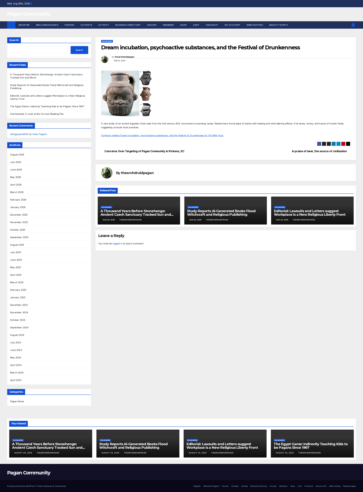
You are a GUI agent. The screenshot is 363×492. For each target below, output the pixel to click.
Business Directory (128, 25)
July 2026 (15, 162)
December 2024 (19, 305)
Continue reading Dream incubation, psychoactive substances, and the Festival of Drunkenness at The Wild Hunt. (162, 135)
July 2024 (15, 342)
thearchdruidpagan (124, 57)
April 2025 (15, 274)
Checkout (212, 25)
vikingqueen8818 (19, 134)
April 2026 (16, 184)
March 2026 (17, 192)
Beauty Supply (278, 25)
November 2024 (19, 312)
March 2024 (17, 372)
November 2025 (19, 222)
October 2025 (17, 229)
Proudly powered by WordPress (21, 486)
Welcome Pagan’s (47, 25)
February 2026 (18, 199)
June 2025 (16, 259)
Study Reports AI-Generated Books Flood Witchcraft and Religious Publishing (221, 213)
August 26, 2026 (23, 453)
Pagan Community (28, 14)
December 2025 (19, 214)
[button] (348, 25)
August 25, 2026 (111, 453)
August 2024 (17, 335)
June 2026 (16, 169)
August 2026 (17, 154)
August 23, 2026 (285, 453)
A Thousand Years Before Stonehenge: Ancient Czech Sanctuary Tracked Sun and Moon (136, 214)
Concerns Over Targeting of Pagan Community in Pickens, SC (144, 151)
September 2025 (19, 237)
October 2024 (17, 320)
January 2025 (17, 297)
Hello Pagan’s (39, 134)
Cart (196, 25)
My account (232, 25)
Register (24, 25)
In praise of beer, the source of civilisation (319, 151)
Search (14, 40)
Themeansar (60, 486)
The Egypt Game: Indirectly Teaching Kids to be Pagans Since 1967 (47, 106)
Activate (86, 25)
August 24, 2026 (198, 453)
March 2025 (16, 282)
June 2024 (16, 350)
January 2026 (18, 207)
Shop (183, 25)
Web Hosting (255, 25)
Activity (103, 25)
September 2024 (19, 327)
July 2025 (15, 252)
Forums (69, 25)
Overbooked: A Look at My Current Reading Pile (36, 113)
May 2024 (15, 357)
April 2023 (15, 380)
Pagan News (17, 401)
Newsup (47, 486)
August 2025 (17, 244)
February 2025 (18, 289)
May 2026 (15, 177)
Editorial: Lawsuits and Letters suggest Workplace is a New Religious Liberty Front (309, 213)
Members (168, 25)
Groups (152, 25)
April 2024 (16, 365)
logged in (117, 243)
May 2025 (15, 267)
